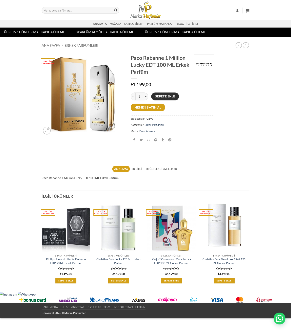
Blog (180, 23)
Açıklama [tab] (121, 169)
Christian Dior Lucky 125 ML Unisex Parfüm (118, 261)
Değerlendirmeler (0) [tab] (161, 169)
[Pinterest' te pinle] (155, 140)
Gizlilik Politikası (99, 306)
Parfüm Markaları (160, 23)
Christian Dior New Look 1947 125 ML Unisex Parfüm (224, 261)
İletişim (192, 23)
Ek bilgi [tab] (137, 169)
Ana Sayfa (51, 45)
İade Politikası (123, 306)
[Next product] (239, 45)
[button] (237, 10)
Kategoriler (133, 23)
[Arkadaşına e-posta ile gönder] (148, 140)
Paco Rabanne (147, 131)
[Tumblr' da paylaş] (163, 140)
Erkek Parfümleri (81, 45)
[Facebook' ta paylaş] (134, 140)
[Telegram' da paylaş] (170, 140)
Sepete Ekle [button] (65, 280)
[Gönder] (115, 10)
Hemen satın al (148, 107)
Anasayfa (100, 23)
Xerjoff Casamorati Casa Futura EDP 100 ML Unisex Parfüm (171, 261)
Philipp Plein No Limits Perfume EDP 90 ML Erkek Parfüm (66, 261)
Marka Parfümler (75, 313)
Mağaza (115, 23)
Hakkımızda (50, 306)
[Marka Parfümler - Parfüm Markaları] (145, 10)
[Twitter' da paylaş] (141, 140)
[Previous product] (246, 45)
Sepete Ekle (165, 96)
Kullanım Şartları (73, 306)
